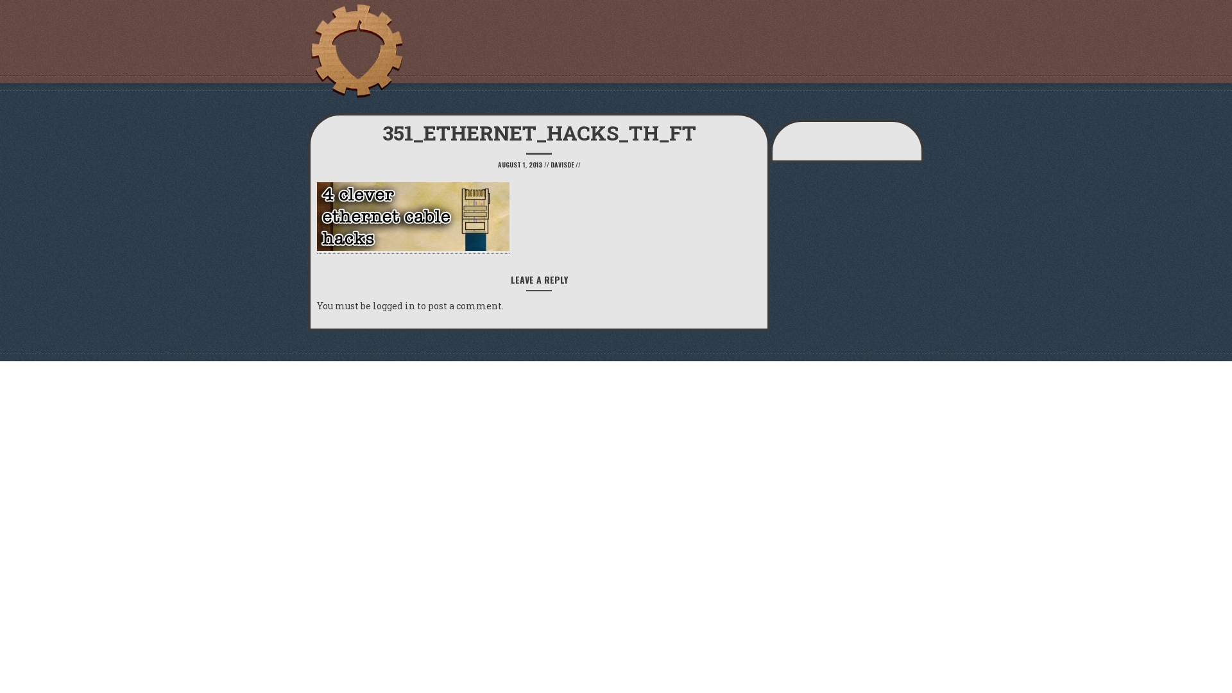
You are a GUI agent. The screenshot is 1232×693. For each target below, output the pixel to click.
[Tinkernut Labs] (356, 51)
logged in (394, 306)
